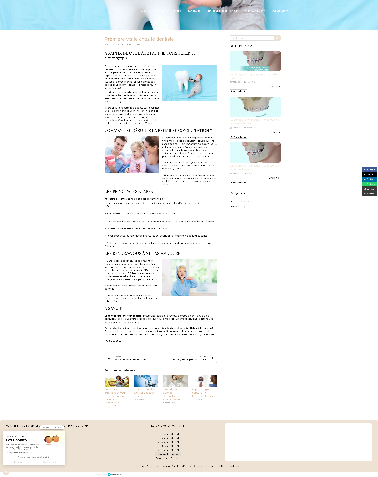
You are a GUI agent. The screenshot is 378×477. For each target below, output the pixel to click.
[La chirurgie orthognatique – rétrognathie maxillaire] (255, 61)
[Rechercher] (277, 38)
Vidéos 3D (235, 206)
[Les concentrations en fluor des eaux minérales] (146, 381)
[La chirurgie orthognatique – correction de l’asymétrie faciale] (255, 107)
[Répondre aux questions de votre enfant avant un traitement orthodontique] (117, 381)
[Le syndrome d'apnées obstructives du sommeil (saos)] (175, 381)
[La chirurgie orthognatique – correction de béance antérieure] (255, 152)
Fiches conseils (238, 201)
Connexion (277, 474)
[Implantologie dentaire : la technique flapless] (204, 381)
